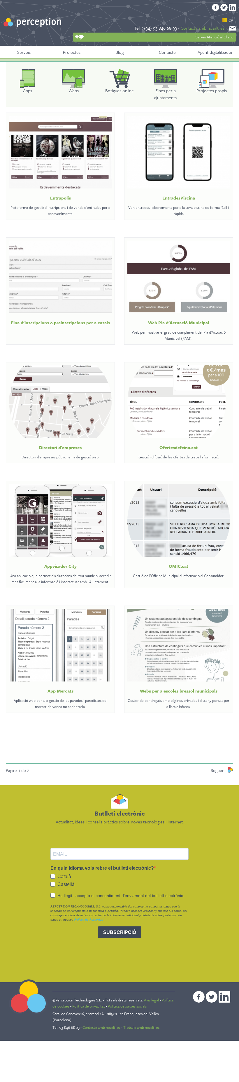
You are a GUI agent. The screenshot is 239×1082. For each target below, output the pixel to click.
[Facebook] (215, 7)
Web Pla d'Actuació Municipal (178, 322)
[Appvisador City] (60, 520)
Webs (73, 90)
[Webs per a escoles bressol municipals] (178, 645)
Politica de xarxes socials (127, 1006)
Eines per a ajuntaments (165, 94)
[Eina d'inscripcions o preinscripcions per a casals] (60, 277)
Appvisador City (60, 566)
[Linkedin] (232, 7)
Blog (119, 52)
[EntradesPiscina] (178, 152)
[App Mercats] (60, 645)
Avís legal (152, 1000)
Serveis (24, 52)
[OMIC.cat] (178, 520)
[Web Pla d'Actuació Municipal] (178, 277)
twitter (211, 997)
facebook (199, 997)
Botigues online (119, 90)
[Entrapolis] (60, 152)
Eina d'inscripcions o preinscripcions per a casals (60, 322)
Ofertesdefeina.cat (178, 447)
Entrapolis (60, 198)
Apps (27, 90)
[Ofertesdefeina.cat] (178, 401)
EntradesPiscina (178, 198)
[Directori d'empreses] (60, 401)
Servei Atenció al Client (214, 37)
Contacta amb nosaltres (202, 28)
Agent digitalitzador (215, 52)
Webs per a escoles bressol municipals (178, 691)
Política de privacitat (88, 1006)
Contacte (167, 52)
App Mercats (60, 691)
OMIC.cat (178, 566)
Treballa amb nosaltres (141, 1027)
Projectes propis (211, 90)
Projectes (71, 52)
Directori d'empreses (60, 447)
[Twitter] (224, 7)
